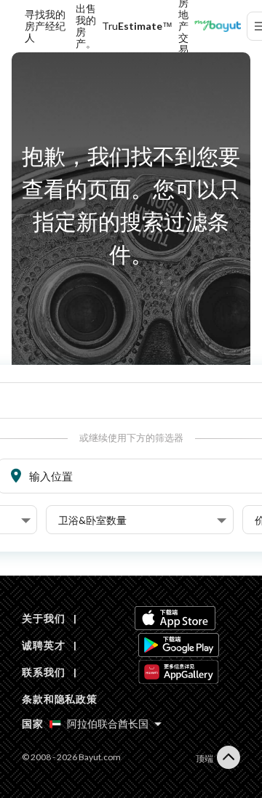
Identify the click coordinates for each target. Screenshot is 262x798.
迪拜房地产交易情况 (183, 26)
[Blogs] (217, 26)
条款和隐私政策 (60, 699)
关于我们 (43, 618)
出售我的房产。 (86, 26)
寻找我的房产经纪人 (45, 26)
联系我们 (43, 672)
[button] (142, 520)
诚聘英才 (43, 645)
